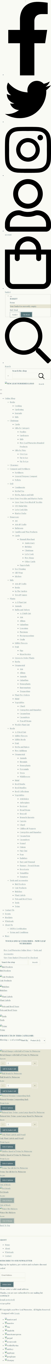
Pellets (18, 480)
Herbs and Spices (22, 747)
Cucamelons (25, 713)
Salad (17, 698)
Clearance (14, 465)
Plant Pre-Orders (22, 695)
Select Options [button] (7, 1108)
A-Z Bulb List (25, 613)
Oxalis (22, 639)
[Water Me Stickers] (8, 1209)
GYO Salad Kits (21, 506)
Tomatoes (24, 876)
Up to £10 (24, 457)
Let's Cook (29, 554)
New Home (29, 558)
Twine (17, 906)
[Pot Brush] (5, 1188)
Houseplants (25, 684)
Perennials (24, 769)
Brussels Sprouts (27, 817)
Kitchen (18, 576)
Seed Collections (22, 791)
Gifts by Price (20, 450)
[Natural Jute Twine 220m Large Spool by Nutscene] (22, 1112)
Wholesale (9, 921)
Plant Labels (20, 895)
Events (8, 914)
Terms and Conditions (19, 932)
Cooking (18, 406)
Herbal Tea (19, 491)
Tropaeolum (25, 691)
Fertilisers (19, 472)
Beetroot (23, 806)
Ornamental (20, 665)
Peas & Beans (25, 721)
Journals (18, 413)
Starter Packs (20, 513)
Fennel (23, 843)
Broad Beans (25, 810)
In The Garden (21, 591)
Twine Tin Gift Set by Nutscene (13, 1171)
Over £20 (23, 454)
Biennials (23, 761)
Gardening (19, 409)
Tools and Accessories (19, 880)
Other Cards (30, 561)
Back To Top (5, 1225)
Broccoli (23, 813)
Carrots (23, 821)
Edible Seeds (20, 739)
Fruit (17, 647)
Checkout (26, 315)
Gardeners (24, 435)
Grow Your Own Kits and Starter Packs (26, 498)
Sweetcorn (24, 869)
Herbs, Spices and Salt (24, 495)
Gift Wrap (19, 572)
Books (12, 402)
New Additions (21, 750)
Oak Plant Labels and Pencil (12, 1138)
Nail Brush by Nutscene (10, 1077)
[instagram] (28, 175)
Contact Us (9, 910)
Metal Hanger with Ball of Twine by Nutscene (19, 1055)
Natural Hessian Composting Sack (14, 1099)
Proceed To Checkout (29, 957)
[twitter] (28, 122)
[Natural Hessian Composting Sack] (15, 1095)
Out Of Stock (7, 1200)
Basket (14, 315)
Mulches (18, 891)
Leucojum (24, 628)
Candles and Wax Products (26, 532)
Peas (22, 854)
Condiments (20, 487)
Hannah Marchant (27, 539)
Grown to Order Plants (24, 658)
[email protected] (7, 1299)
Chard (22, 706)
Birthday (28, 546)
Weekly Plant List (22, 724)
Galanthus (24, 624)
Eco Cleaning (20, 569)
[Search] (41, 375)
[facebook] (28, 74)
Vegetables (19, 702)
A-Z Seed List (20, 732)
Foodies (23, 431)
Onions (23, 847)
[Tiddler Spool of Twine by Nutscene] (16, 1151)
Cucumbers (25, 717)
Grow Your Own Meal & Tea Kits (28, 502)
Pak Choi (23, 850)
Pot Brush (4, 1192)
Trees (22, 773)
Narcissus (24, 632)
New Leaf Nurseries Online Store (18, 950)
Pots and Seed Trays (23, 899)
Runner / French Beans (29, 865)
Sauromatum (25, 687)
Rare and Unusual (27, 862)
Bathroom (19, 528)
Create (17, 1313)
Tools (17, 902)
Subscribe (6, 1284)
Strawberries (25, 654)
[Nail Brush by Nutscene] (11, 1073)
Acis (21, 617)
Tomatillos (24, 873)
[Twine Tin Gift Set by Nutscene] (14, 1168)
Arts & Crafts (20, 524)
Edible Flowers (21, 643)
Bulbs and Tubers (22, 609)
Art (16, 520)
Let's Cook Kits (21, 509)
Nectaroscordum (27, 635)
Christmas (14, 420)
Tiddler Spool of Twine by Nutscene (15, 1155)
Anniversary (30, 543)
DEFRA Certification (18, 928)
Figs (21, 650)
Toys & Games (21, 595)
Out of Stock (5, 1184)
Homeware (14, 517)
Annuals (18, 606)
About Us (9, 925)
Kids (16, 417)
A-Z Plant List (20, 602)
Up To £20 (24, 461)
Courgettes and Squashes (30, 710)
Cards (17, 424)
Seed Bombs (20, 784)
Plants (12, 598)
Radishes (23, 858)
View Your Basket (11, 957)
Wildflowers (25, 776)
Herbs (17, 661)
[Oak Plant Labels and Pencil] (13, 1134)
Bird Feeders (20, 884)
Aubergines (24, 802)
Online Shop (10, 398)
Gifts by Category (22, 428)
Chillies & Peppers (28, 828)
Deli (11, 483)
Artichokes (24, 799)
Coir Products (20, 888)
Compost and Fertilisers (20, 469)
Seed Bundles (20, 787)
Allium (22, 621)
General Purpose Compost (26, 476)
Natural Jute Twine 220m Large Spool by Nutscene (21, 1116)
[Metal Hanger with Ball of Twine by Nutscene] (20, 1051)
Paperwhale (25, 565)
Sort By (24, 1040)
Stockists (9, 917)
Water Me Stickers (7, 1212)
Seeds (12, 728)
